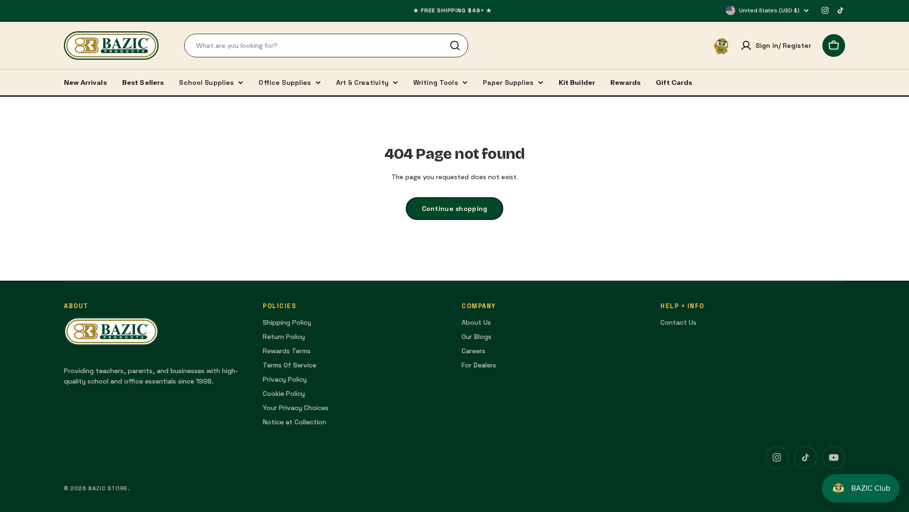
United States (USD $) (769, 10)
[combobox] (326, 45)
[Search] (455, 45)
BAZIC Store (108, 488)
